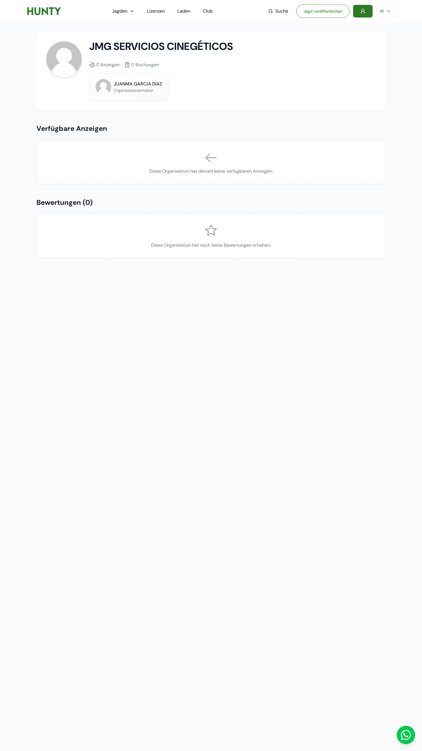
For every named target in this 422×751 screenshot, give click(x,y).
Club (208, 11)
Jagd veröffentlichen (322, 11)
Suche (281, 11)
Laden (183, 11)
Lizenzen (156, 11)
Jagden (119, 11)
